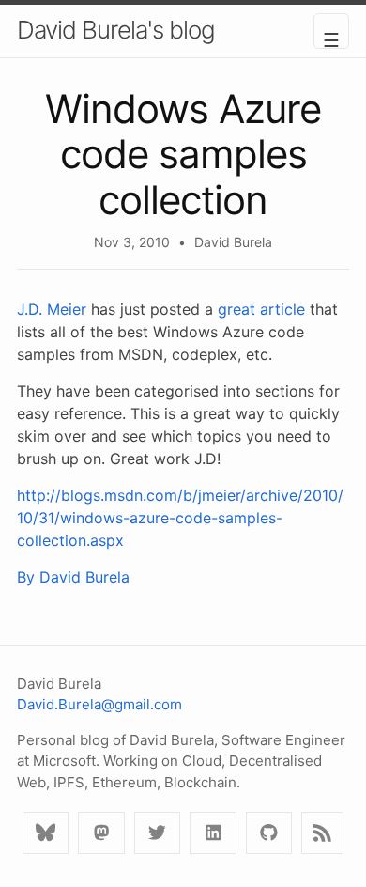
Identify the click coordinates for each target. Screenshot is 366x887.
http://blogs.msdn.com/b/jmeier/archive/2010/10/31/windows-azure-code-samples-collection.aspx (180, 518)
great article (261, 309)
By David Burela (73, 577)
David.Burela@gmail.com (99, 704)
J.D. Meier (51, 309)
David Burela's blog (116, 29)
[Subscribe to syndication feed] (322, 833)
